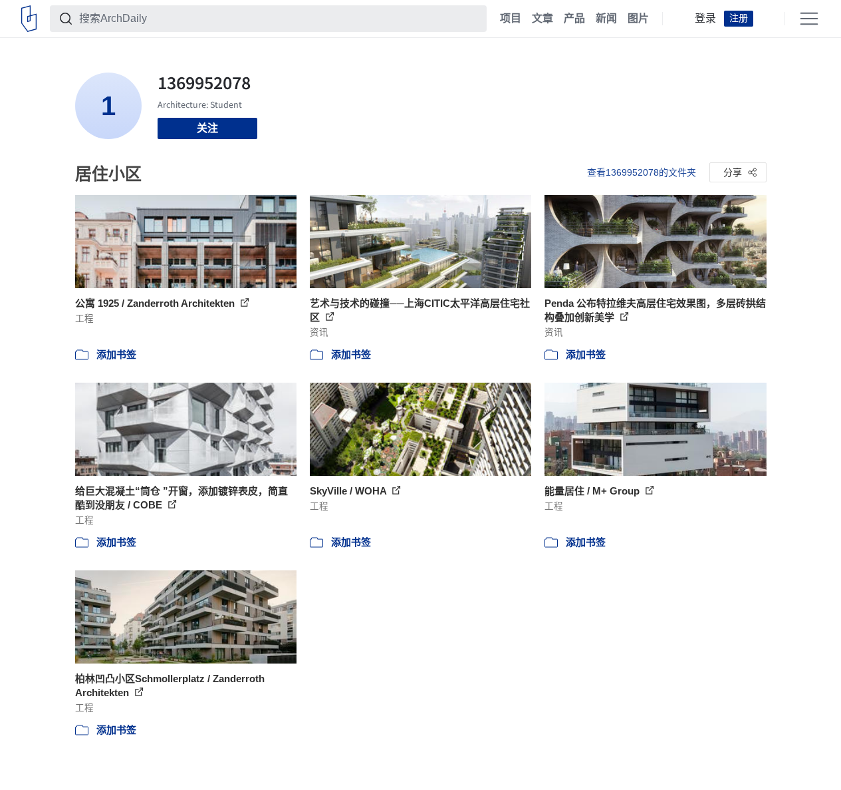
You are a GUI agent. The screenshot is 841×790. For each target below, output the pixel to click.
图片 (638, 18)
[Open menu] (809, 18)
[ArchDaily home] (29, 18)
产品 (574, 18)
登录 (705, 18)
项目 (510, 18)
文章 (542, 18)
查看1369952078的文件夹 (641, 172)
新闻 (606, 18)
